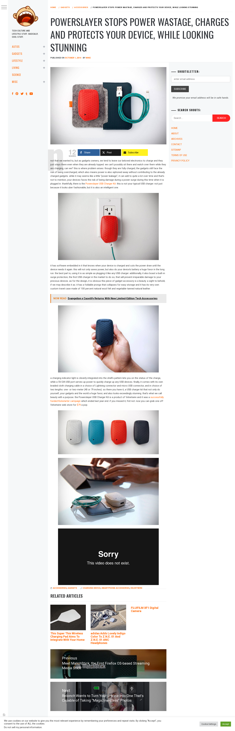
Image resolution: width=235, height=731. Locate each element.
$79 (79, 404)
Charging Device (92, 588)
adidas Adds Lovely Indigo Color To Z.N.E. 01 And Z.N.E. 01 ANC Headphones (108, 638)
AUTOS (16, 47)
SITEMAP (176, 149)
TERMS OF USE (179, 155)
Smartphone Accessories (115, 588)
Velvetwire (136, 588)
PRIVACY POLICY (180, 160)
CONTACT (176, 144)
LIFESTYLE (17, 61)
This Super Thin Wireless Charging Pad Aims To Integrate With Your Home (67, 636)
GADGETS (17, 54)
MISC (15, 82)
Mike (88, 58)
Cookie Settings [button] (208, 724)
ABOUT (175, 133)
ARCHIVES (176, 139)
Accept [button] (225, 724)
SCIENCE (16, 75)
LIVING (15, 68)
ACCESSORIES (60, 588)
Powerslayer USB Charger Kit (101, 183)
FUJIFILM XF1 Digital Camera (144, 609)
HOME (174, 128)
